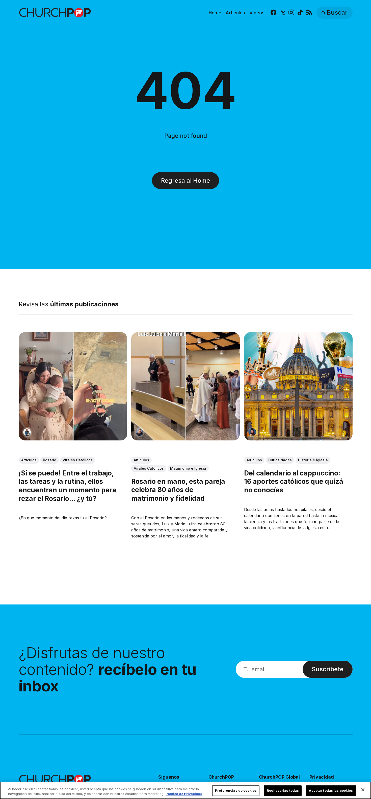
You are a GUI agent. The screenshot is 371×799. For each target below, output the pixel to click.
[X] (282, 12)
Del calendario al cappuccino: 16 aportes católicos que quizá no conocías (293, 481)
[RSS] (309, 12)
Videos (256, 12)
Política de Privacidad (184, 794)
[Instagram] (291, 12)
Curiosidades (280, 460)
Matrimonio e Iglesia (188, 468)
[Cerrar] (362, 789)
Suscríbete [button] (327, 669)
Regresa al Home (185, 180)
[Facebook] (273, 12)
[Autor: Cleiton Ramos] (139, 432)
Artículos (235, 12)
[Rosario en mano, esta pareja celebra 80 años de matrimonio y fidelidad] (185, 386)
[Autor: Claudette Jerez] (252, 432)
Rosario (49, 460)
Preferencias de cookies (236, 790)
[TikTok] (300, 12)
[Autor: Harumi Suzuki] (27, 432)
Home (215, 12)
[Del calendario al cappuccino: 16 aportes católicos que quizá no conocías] (298, 386)
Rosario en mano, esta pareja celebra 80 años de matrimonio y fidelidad (178, 489)
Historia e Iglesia (313, 460)
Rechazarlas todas (283, 790)
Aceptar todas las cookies (331, 790)
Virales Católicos (78, 460)
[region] (185, 790)
